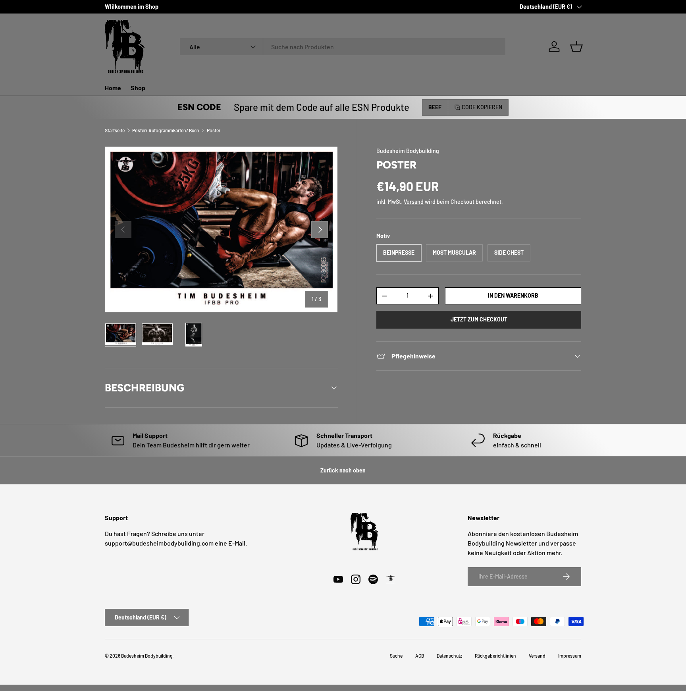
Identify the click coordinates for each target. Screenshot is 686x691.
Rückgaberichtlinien (495, 655)
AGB (419, 655)
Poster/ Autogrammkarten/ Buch (165, 130)
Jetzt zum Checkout (479, 319)
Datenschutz (449, 655)
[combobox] (342, 46)
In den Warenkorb (513, 295)
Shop (138, 87)
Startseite (115, 130)
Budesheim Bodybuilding (407, 150)
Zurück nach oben (343, 470)
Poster (213, 130)
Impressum (569, 655)
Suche (396, 655)
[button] (576, 46)
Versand (414, 201)
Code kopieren (482, 107)
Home (113, 87)
